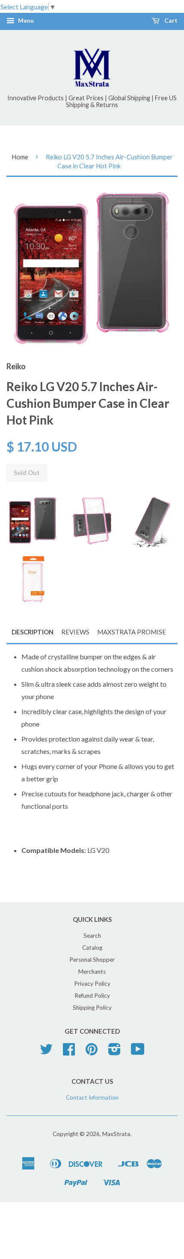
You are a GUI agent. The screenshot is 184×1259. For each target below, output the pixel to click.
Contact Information (92, 1097)
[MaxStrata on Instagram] (114, 1052)
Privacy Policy (92, 983)
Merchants (92, 971)
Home (20, 157)
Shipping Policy (92, 1007)
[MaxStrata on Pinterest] (91, 1052)
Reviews (75, 632)
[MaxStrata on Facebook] (68, 1052)
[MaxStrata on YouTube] (138, 1052)
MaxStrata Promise (131, 632)
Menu (25, 20)
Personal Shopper (92, 959)
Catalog (92, 947)
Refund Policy (92, 995)
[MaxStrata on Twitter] (46, 1052)
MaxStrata (116, 1133)
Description (32, 632)
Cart (170, 20)
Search (92, 935)
